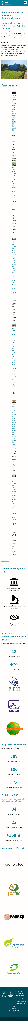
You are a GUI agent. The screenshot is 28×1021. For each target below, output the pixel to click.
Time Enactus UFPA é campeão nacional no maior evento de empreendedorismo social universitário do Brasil (14, 425)
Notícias (14, 1011)
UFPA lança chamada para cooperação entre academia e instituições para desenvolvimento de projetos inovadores (14, 499)
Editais (14, 1008)
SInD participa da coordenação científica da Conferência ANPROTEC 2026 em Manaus (14, 182)
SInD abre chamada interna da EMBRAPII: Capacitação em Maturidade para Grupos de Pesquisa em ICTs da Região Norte (14, 265)
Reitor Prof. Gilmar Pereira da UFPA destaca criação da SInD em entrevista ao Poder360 (14, 113)
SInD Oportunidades (14, 1010)
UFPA (14, 1006)
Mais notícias (5, 561)
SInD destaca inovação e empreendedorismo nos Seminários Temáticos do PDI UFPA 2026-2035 (14, 346)
